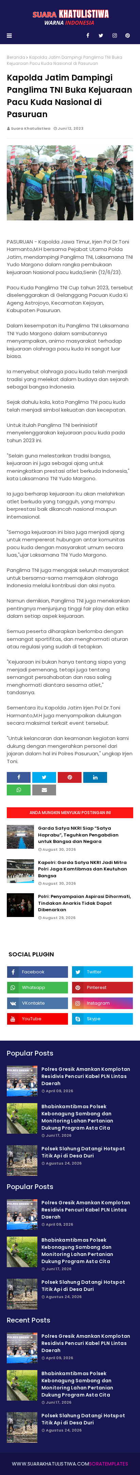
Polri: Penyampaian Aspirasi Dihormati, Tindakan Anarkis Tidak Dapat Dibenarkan (84, 903)
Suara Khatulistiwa (30, 128)
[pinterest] (128, 35)
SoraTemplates (108, 1463)
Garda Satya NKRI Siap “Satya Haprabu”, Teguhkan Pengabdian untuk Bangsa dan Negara (78, 835)
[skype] (102, 1019)
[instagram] (114, 35)
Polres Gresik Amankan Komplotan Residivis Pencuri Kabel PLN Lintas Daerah (85, 1076)
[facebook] (88, 35)
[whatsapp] (37, 988)
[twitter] (101, 35)
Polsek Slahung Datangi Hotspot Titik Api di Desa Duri (83, 1152)
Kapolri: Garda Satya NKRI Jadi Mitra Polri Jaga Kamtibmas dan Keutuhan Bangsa (82, 869)
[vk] (37, 1003)
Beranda (16, 57)
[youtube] (37, 1019)
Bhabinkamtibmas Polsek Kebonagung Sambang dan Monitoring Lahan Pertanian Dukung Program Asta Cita (77, 1117)
